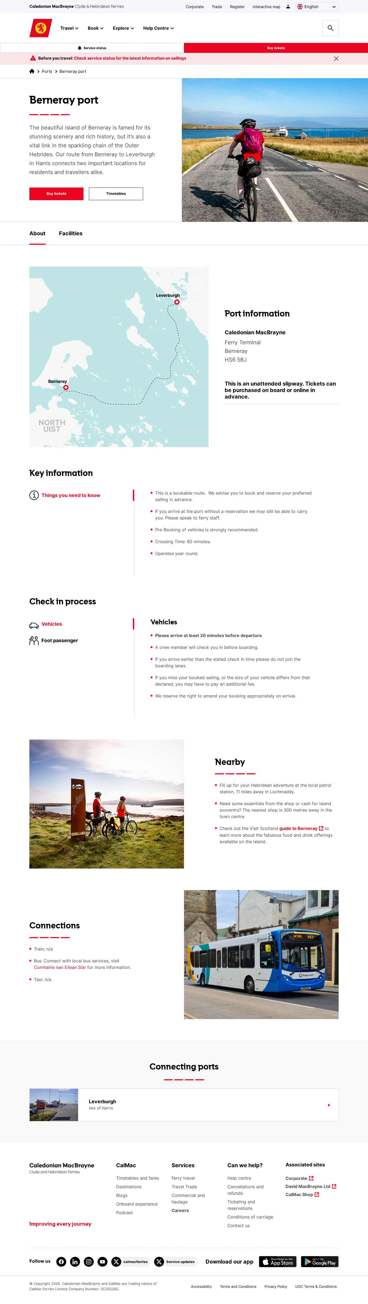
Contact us (238, 1225)
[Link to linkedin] (75, 1262)
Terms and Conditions (238, 1286)
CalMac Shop (299, 1195)
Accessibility (201, 1286)
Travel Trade (184, 1186)
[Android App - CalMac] (320, 1261)
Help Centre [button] (156, 28)
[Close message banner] (336, 58)
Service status (95, 48)
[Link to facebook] (61, 1262)
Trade (217, 6)
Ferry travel (183, 1178)
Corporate (195, 6)
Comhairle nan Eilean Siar (60, 967)
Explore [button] (121, 28)
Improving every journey (60, 1224)
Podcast (124, 1212)
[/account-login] (288, 7)
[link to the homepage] (31, 71)
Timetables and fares (137, 1178)
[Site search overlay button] (330, 28)
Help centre (239, 1178)
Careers (180, 1210)
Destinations (128, 1186)
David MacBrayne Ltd (308, 1187)
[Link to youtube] (102, 1262)
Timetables (107, 194)
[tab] (37, 233)
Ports (47, 71)
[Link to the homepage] (69, 1168)
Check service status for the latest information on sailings (130, 58)
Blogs (121, 1195)
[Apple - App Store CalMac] (278, 1261)
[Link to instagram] (89, 1262)
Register (237, 6)
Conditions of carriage (250, 1217)
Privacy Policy (276, 1286)
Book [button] (93, 28)
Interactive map (266, 6)
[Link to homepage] (40, 28)
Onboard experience (137, 1204)
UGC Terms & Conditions (316, 1286)
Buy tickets (276, 48)
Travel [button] (67, 28)
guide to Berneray (298, 829)
